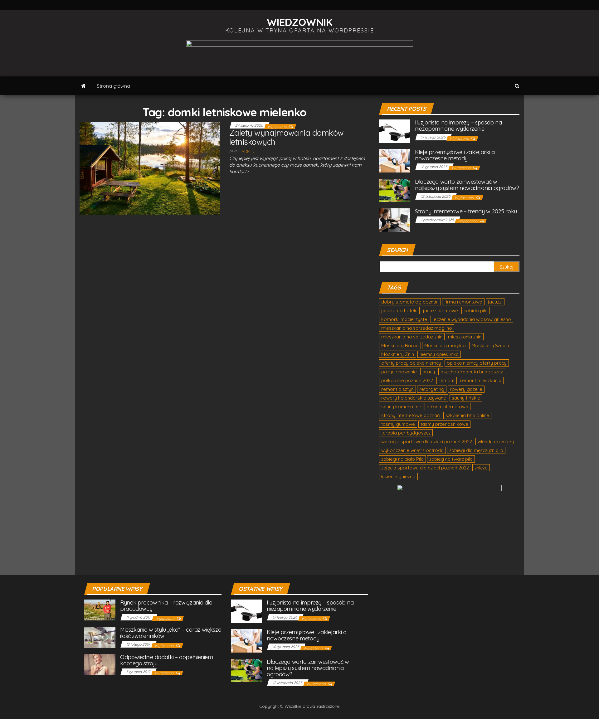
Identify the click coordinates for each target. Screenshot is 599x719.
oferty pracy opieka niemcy (411, 363)
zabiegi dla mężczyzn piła (476, 450)
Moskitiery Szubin (490, 345)
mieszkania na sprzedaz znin (411, 337)
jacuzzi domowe (440, 310)
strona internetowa (447, 407)
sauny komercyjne (401, 407)
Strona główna (113, 86)
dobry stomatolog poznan (410, 302)
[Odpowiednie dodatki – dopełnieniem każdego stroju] (99, 664)
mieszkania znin (464, 337)
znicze (481, 468)
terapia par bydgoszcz (406, 433)
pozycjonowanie (399, 372)
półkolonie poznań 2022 (407, 380)
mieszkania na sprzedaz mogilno (416, 328)
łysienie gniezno (398, 476)
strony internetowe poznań (410, 415)
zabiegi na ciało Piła (402, 459)
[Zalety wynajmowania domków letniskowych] (150, 168)
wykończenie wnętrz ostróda (412, 450)
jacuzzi (495, 302)
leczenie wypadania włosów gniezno (472, 319)
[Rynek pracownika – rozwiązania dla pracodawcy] (99, 610)
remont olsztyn (397, 389)
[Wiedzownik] (83, 85)
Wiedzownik (300, 22)
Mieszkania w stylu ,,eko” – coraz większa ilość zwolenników (170, 632)
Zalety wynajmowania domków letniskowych (286, 137)
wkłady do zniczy (496, 442)
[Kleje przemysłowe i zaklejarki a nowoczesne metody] (394, 160)
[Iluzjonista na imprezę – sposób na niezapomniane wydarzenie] (394, 131)
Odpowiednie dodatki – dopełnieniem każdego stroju (166, 660)
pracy (428, 372)
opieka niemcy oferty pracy (477, 363)
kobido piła (476, 310)
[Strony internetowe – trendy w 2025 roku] (394, 220)
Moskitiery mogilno (445, 345)
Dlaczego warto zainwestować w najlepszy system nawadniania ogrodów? (467, 185)
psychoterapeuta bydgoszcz (472, 372)
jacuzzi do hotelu (399, 310)
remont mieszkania (480, 380)
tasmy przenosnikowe (444, 424)
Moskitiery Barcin (400, 345)
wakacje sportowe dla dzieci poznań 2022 (426, 442)
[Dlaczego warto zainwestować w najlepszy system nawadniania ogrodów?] (394, 190)
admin (248, 151)
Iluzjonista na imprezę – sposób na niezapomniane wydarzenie (458, 125)
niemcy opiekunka (439, 354)
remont (447, 380)
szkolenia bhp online (467, 415)
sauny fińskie (466, 398)
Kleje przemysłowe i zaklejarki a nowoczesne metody (454, 155)
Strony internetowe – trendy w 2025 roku (466, 211)
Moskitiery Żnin (397, 354)
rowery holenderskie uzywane (413, 398)
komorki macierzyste (404, 319)
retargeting (431, 389)
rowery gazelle (466, 389)
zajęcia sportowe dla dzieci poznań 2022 (425, 468)
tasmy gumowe (398, 424)
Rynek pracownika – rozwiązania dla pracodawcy (166, 605)
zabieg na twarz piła (451, 459)
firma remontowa (463, 302)
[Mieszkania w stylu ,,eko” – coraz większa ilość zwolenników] (99, 637)
